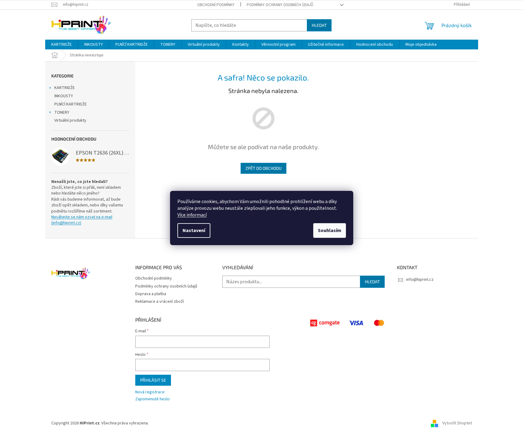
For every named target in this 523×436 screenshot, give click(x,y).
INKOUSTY (63, 96)
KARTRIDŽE (64, 88)
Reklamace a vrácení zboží (159, 301)
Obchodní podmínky (215, 5)
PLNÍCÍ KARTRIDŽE (70, 104)
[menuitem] (61, 44)
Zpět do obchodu (263, 168)
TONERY (61, 112)
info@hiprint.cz (420, 280)
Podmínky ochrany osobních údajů (280, 5)
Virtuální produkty (70, 120)
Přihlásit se (153, 380)
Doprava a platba (150, 294)
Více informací (192, 215)
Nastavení (194, 230)
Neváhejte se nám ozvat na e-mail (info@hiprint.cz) (81, 220)
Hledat (319, 25)
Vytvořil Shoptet (457, 423)
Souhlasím (329, 230)
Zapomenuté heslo (152, 399)
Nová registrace (150, 392)
